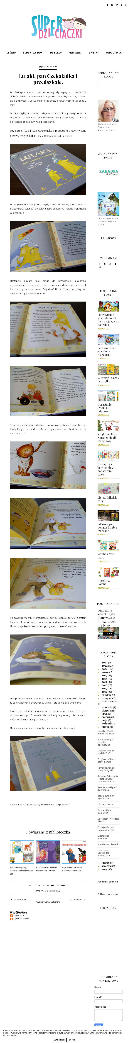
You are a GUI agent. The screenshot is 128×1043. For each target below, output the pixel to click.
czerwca (107, 717)
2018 (105, 678)
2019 (105, 675)
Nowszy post (20, 900)
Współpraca (114, 52)
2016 (105, 685)
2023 (105, 662)
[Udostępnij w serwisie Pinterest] (48, 885)
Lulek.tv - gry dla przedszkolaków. (106, 732)
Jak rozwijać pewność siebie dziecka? (107, 528)
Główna (11, 52)
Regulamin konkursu (108, 881)
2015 (105, 688)
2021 (105, 668)
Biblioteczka (52, 891)
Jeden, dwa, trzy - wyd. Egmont (106, 797)
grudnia (107, 695)
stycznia (107, 866)
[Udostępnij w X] (39, 885)
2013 (105, 869)
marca (106, 726)
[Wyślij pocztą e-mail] (30, 885)
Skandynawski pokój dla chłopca (108, 788)
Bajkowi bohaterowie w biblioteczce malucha (72, 869)
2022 (105, 665)
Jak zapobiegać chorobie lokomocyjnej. (105, 742)
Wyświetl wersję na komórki (48, 902)
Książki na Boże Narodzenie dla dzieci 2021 (107, 438)
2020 (105, 672)
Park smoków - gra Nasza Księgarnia (107, 352)
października (109, 701)
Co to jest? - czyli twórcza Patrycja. (106, 828)
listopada (107, 698)
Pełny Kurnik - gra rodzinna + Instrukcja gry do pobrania (108, 321)
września (107, 707)
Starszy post (77, 900)
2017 (105, 681)
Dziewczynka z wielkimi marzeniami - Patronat (46, 869)
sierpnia (107, 710)
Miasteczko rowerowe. (103, 837)
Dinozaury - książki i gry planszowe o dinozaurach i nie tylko (108, 617)
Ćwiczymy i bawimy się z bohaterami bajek (105, 470)
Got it (72, 1040)
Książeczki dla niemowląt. (104, 811)
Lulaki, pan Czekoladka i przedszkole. (104, 853)
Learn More (60, 1040)
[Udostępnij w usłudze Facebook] (43, 885)
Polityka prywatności (108, 894)
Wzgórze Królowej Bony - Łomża (106, 760)
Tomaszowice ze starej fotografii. (106, 769)
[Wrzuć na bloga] (34, 885)
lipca (105, 713)
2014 (105, 691)
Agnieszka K (18, 915)
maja (105, 720)
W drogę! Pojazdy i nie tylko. (108, 380)
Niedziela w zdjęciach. (108, 844)
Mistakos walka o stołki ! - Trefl (106, 752)
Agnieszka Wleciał (21, 919)
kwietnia (107, 723)
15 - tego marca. (106, 804)
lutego (106, 862)
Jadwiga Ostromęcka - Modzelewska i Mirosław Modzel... (108, 779)
